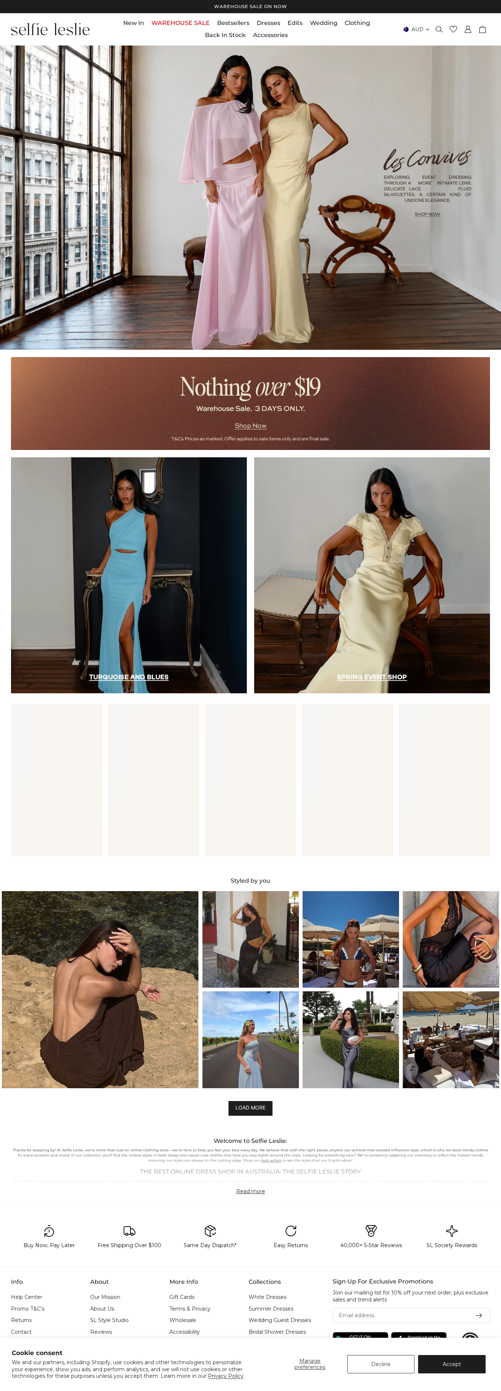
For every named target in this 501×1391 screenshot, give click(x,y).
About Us (102, 1308)
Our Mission (105, 1297)
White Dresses (267, 1297)
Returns (21, 1320)
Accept (452, 1364)
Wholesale (182, 1320)
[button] (100, 989)
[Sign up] (479, 1315)
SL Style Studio (109, 1320)
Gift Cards (181, 1297)
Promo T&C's (27, 1308)
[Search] (439, 29)
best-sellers (271, 1160)
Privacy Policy (226, 1376)
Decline (381, 1364)
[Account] (468, 29)
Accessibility (184, 1332)
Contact (21, 1332)
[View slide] (250, 198)
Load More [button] (250, 1107)
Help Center (26, 1297)
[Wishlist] (453, 29)
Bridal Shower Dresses (277, 1332)
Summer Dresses (271, 1308)
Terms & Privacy (190, 1308)
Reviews (101, 1332)
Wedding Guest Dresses (280, 1320)
